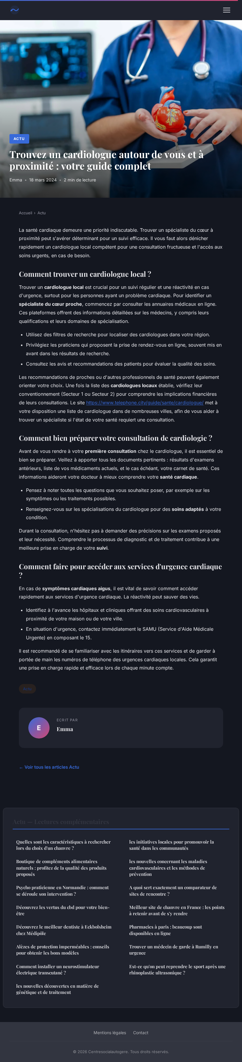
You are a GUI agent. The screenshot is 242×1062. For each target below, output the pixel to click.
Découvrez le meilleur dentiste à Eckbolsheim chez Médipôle (64, 930)
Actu (19, 138)
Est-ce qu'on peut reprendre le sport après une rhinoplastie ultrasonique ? (177, 969)
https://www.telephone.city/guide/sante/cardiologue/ (145, 403)
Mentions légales (110, 1032)
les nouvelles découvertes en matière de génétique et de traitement (57, 989)
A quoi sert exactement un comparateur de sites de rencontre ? (173, 890)
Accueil (25, 212)
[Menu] (227, 10)
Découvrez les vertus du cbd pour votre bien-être (62, 910)
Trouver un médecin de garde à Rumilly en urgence (173, 950)
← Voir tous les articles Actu (49, 767)
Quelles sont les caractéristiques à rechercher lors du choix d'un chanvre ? (63, 845)
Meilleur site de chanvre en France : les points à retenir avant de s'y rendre (177, 910)
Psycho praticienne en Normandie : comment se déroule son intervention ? (62, 890)
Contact (140, 1032)
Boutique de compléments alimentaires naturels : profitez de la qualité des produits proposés (61, 867)
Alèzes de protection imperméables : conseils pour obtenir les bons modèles (62, 950)
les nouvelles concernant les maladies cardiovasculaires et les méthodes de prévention (168, 867)
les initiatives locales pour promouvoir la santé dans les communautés (171, 845)
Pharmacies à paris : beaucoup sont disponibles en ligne (165, 930)
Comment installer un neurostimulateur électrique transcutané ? (57, 969)
